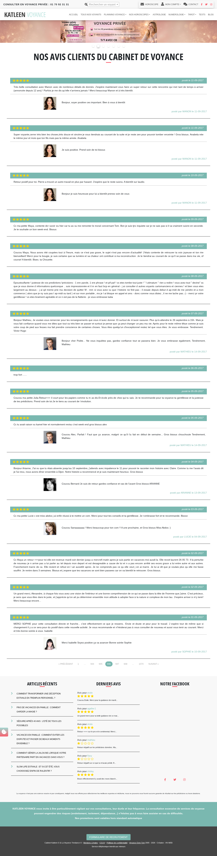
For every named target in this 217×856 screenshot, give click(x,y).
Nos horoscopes (139, 14)
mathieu (91, 740)
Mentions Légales (90, 843)
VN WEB (168, 843)
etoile (90, 692)
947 (117, 664)
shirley (90, 771)
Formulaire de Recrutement (108, 837)
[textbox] (103, 4)
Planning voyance (114, 14)
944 (92, 664)
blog (211, 14)
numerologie (176, 14)
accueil (73, 14)
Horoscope (151, 4)
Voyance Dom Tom (137, 843)
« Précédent (65, 664)
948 (125, 664)
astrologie (159, 14)
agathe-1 (91, 708)
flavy (89, 755)
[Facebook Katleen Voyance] (202, 4)
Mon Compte (172, 4)
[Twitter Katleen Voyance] (206, 4)
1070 (141, 664)
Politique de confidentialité (117, 843)
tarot (191, 14)
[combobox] (103, 4)
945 (100, 664)
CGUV (102, 843)
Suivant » (153, 664)
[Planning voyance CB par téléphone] (108, 31)
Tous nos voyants (91, 14)
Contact (193, 4)
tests (202, 14)
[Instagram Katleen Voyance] (211, 4)
